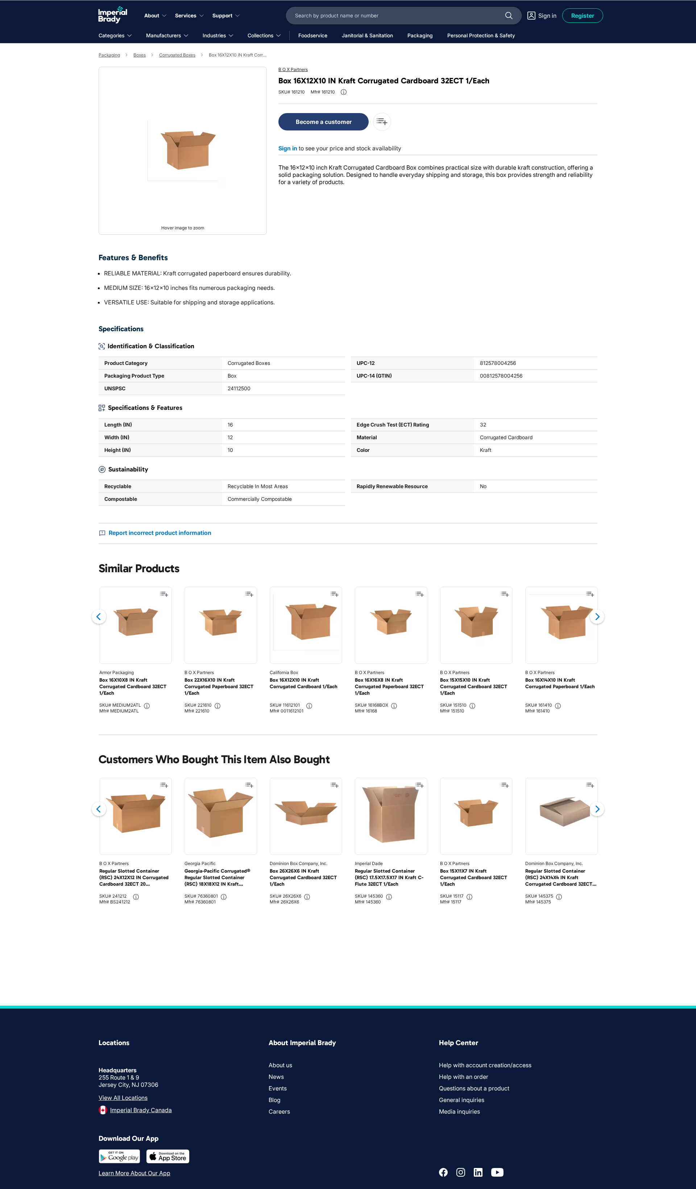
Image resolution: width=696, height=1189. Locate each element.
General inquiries (461, 1099)
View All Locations (123, 1097)
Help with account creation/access (485, 1065)
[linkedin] (478, 1172)
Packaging (109, 55)
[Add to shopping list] (164, 594)
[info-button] (344, 92)
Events (278, 1088)
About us (280, 1065)
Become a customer (324, 121)
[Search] (509, 15)
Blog (275, 1099)
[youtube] (497, 1172)
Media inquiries (459, 1111)
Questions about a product (474, 1088)
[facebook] (443, 1172)
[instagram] (460, 1172)
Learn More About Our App (134, 1173)
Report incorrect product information (160, 532)
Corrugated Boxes (177, 55)
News (276, 1076)
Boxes (139, 55)
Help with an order (463, 1076)
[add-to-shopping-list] (382, 122)
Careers (279, 1111)
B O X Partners (293, 69)
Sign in (287, 148)
